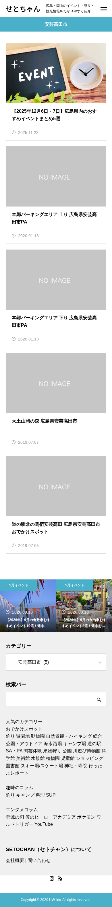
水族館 (38, 758)
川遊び (80, 750)
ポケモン (86, 817)
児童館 (68, 758)
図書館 (13, 765)
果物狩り (52, 750)
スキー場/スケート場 (42, 765)
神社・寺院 (75, 765)
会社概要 (15, 860)
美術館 (23, 758)
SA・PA (14, 750)
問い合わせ (39, 860)
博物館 (94, 750)
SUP (51, 795)
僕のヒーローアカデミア (50, 817)
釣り (10, 736)
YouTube (43, 824)
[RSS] (60, 878)
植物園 (53, 758)
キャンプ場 (74, 743)
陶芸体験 (33, 750)
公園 (67, 750)
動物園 (38, 736)
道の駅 (94, 743)
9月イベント (18, 585)
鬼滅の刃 (15, 817)
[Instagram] (52, 878)
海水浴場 (53, 743)
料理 (40, 795)
